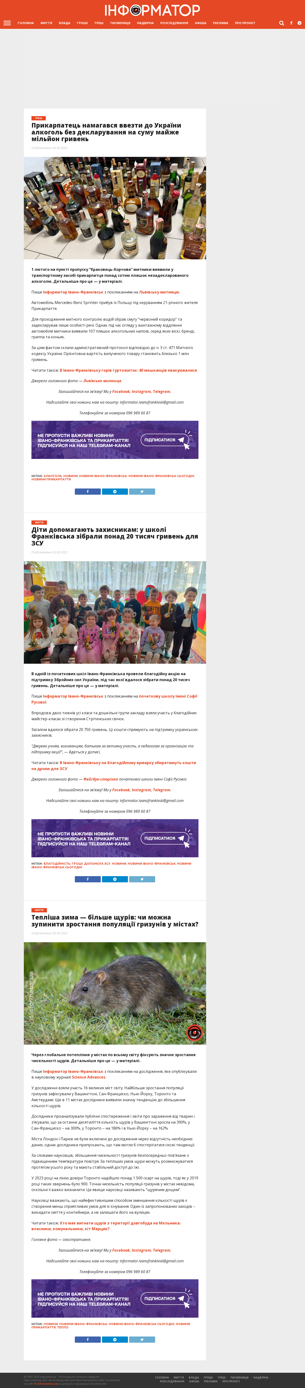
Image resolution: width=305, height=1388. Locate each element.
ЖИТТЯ (46, 23)
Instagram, (142, 391)
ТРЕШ (98, 23)
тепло (62, 1327)
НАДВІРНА (145, 23)
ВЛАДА (64, 23)
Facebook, (121, 391)
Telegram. (162, 391)
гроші (77, 863)
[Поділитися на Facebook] (88, 490)
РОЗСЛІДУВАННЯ (174, 23)
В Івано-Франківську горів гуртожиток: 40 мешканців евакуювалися (128, 370)
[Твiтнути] (142, 490)
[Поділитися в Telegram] (115, 490)
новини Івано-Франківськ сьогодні (161, 476)
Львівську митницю (158, 292)
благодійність (57, 863)
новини (70, 476)
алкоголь (53, 476)
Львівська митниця (102, 380)
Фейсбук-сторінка (100, 779)
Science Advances (88, 1077)
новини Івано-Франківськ (103, 476)
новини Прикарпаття (51, 479)
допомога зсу (97, 863)
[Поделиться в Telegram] (115, 878)
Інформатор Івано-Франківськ (73, 292)
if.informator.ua (46, 1383)
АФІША (200, 23)
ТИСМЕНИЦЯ (120, 23)
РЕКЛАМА (220, 23)
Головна (26, 23)
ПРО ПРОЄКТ (245, 23)
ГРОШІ (82, 23)
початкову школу (157, 696)
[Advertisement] (152, 69)
